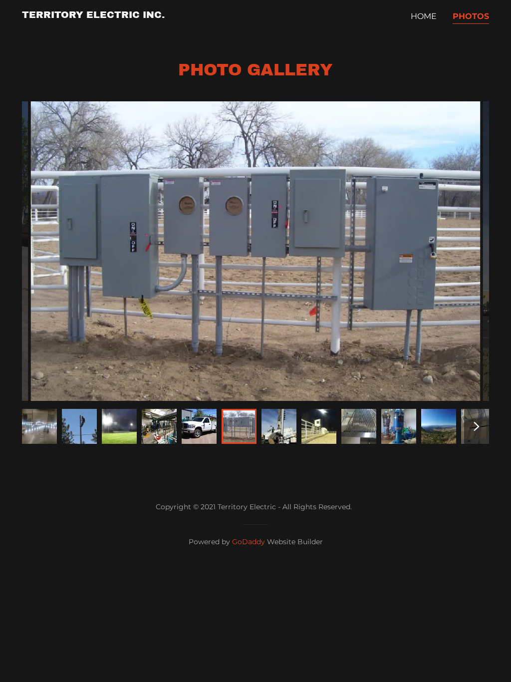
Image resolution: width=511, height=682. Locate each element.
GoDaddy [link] (248, 541)
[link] (93, 15)
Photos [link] (471, 16)
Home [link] (424, 16)
